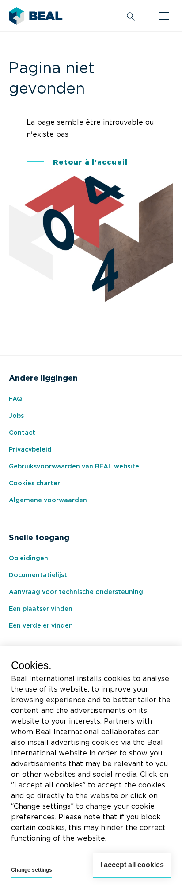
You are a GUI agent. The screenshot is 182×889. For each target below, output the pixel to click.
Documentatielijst (38, 575)
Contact (22, 433)
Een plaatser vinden (40, 609)
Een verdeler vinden (41, 626)
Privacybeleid (30, 450)
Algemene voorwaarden (48, 500)
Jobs (16, 416)
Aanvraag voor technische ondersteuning (76, 592)
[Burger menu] (164, 16)
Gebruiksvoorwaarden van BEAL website (74, 467)
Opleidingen (28, 558)
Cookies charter (34, 483)
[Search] (130, 16)
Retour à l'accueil (90, 162)
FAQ (15, 399)
